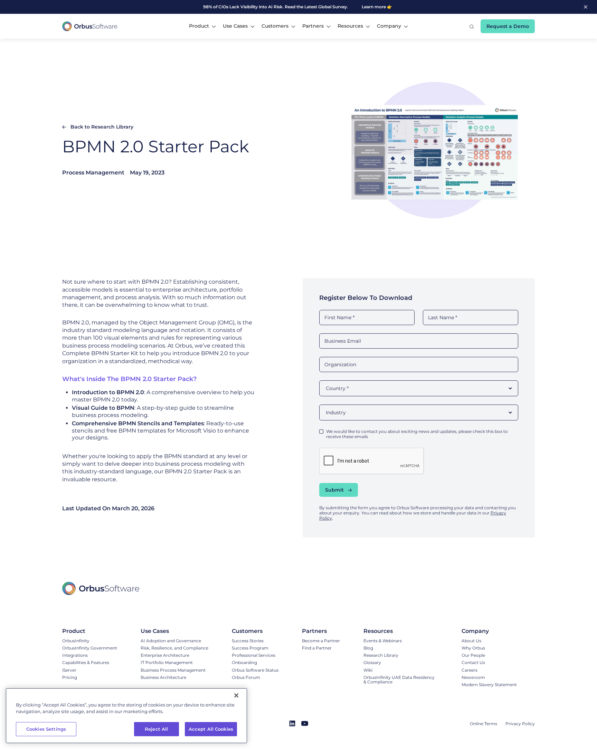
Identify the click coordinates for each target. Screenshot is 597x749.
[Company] (489, 631)
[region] (126, 715)
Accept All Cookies (211, 729)
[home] (89, 26)
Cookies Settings (46, 729)
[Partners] (321, 631)
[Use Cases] (174, 631)
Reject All (156, 729)
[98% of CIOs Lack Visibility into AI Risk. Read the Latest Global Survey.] (277, 7)
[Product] (89, 631)
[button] (202, 26)
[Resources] (400, 631)
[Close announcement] (585, 7)
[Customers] (255, 631)
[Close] (236, 695)
